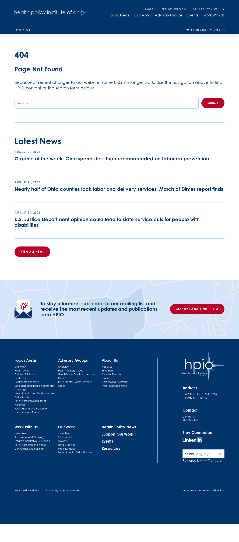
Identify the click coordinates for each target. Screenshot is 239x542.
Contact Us (188, 416)
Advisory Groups (168, 15)
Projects (62, 441)
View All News (32, 251)
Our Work (142, 15)
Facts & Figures (66, 448)
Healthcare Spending (27, 382)
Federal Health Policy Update (75, 452)
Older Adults (22, 397)
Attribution (218, 490)
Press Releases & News (114, 385)
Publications (65, 437)
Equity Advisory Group (70, 370)
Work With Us (213, 15)
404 (28, 29)
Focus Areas (119, 15)
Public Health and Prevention (31, 408)
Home (18, 29)
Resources (111, 448)
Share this (218, 29)
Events (192, 15)
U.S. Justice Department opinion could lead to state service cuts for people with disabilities (107, 222)
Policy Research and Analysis (31, 444)
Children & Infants (25, 374)
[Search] (223, 9)
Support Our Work (174, 9)
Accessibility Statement (195, 490)
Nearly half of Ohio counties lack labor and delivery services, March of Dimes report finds (119, 189)
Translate (215, 460)
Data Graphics (66, 444)
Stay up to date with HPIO (197, 309)
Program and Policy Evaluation (32, 441)
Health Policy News (204, 9)
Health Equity (22, 378)
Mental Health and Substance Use (34, 393)
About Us (151, 9)
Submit (213, 103)
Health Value (22, 370)
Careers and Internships (115, 382)
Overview (20, 366)
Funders (106, 378)
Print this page (197, 29)
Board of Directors (112, 374)
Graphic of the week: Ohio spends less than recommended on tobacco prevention (112, 158)
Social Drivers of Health (28, 412)
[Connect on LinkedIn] (192, 440)
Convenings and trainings (29, 448)
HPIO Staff (107, 370)
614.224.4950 (190, 420)
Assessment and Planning (29, 437)
